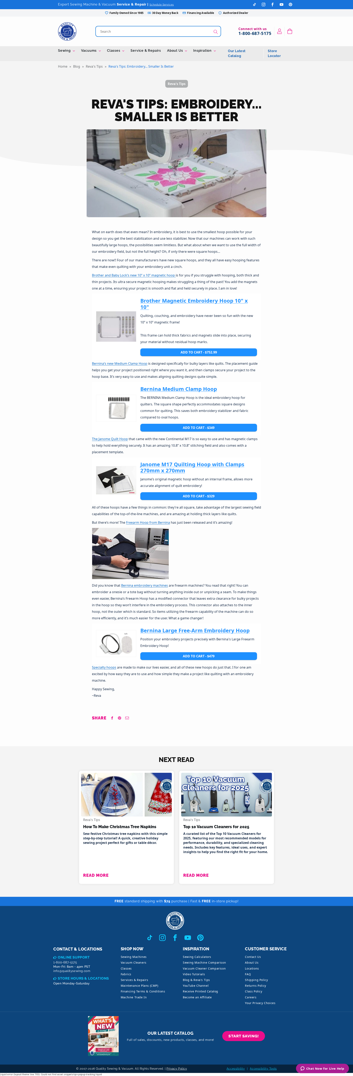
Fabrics (126, 974)
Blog (76, 66)
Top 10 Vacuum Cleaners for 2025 (216, 826)
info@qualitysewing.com (71, 971)
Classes (114, 51)
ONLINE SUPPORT (74, 957)
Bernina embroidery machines (144, 585)
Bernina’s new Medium (110, 363)
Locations (252, 968)
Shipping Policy (256, 980)
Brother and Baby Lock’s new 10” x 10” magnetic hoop (133, 275)
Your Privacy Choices (260, 1003)
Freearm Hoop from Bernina (148, 522)
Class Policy (253, 991)
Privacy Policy (176, 1068)
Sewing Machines (134, 957)
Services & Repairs (134, 980)
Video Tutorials (194, 974)
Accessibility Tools (263, 1068)
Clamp (133, 363)
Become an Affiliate (197, 997)
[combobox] (158, 31)
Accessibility (236, 1068)
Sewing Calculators (197, 957)
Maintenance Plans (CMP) (139, 986)
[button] (289, 31)
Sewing (65, 51)
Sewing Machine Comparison (204, 962)
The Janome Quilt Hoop (110, 439)
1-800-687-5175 (254, 33)
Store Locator (274, 53)
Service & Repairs (146, 51)
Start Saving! (243, 1036)
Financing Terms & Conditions (143, 991)
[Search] (215, 32)
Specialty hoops (104, 667)
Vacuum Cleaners (133, 962)
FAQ (248, 974)
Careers (250, 997)
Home (62, 66)
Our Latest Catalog (237, 53)
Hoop (143, 363)
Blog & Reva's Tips (196, 980)
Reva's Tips (94, 66)
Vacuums (89, 51)
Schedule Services (162, 4)
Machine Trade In (134, 997)
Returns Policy (255, 986)
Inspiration (203, 51)
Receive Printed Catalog (200, 991)
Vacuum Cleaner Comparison (204, 968)
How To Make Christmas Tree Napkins (119, 826)
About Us (175, 51)
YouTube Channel (196, 986)
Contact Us (253, 957)
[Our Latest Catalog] (103, 1036)
